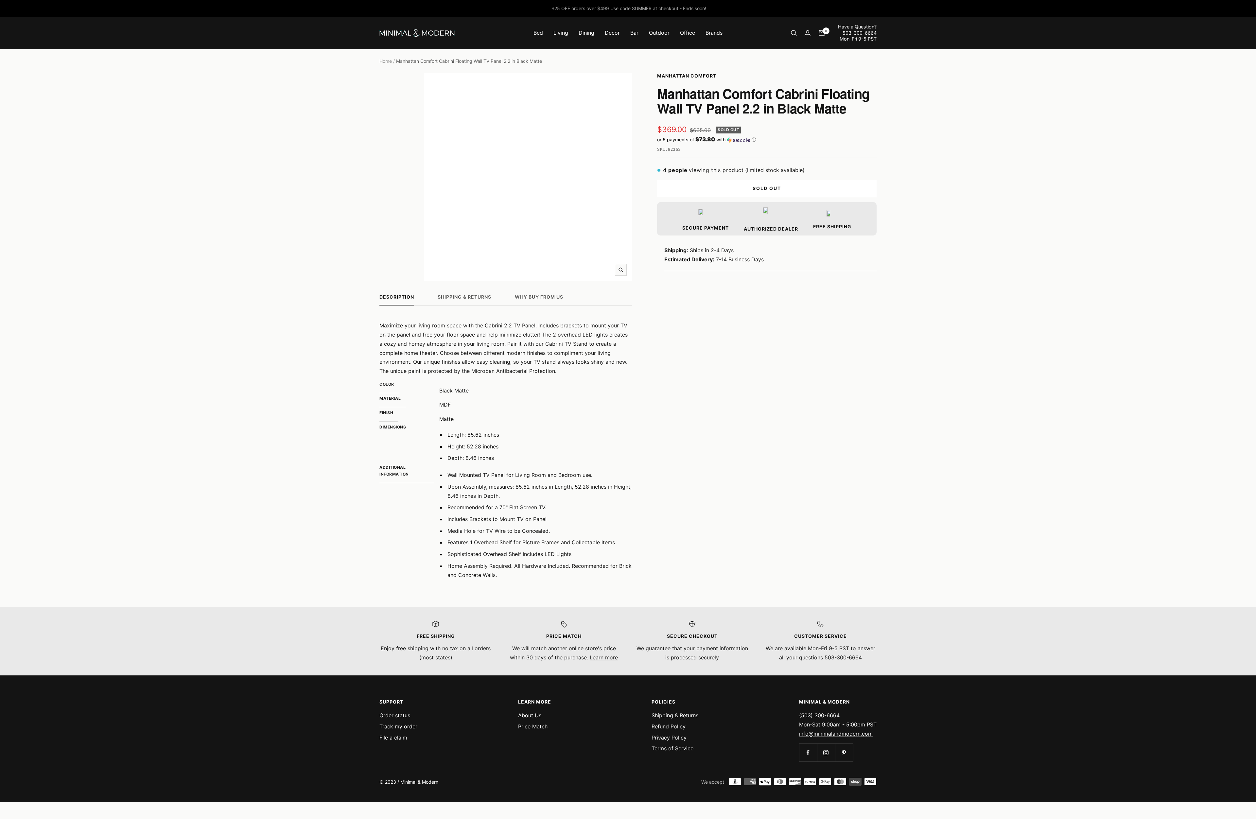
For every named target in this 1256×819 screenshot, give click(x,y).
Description (396, 297)
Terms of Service (672, 748)
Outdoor (659, 32)
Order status (394, 715)
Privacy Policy (669, 737)
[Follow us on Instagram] (826, 752)
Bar (634, 32)
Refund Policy (669, 726)
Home (385, 61)
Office (687, 32)
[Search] (794, 33)
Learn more (604, 657)
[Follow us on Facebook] (808, 752)
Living (560, 32)
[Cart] (821, 33)
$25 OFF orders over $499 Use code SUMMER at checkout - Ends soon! (628, 8)
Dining (586, 32)
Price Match (533, 726)
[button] (767, 139)
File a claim (393, 737)
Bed (538, 32)
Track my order (398, 726)
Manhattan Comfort (686, 75)
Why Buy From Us (539, 297)
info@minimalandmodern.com (836, 733)
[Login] (808, 33)
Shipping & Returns (464, 297)
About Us (529, 715)
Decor (612, 32)
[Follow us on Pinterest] (844, 752)
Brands (714, 32)
